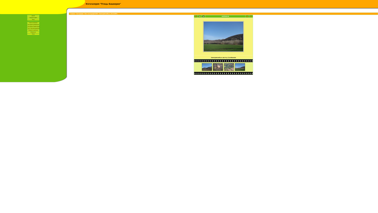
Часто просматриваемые (33, 28)
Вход (33, 19)
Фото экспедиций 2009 (91, 13)
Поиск (33, 34)
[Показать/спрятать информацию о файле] (200, 16)
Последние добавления (33, 24)
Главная (72, 13)
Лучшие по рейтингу (33, 30)
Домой (33, 15)
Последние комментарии (33, 26)
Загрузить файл (33, 17)
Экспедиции (79, 13)
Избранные (33, 32)
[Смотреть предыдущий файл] (247, 16)
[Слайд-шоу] (203, 16)
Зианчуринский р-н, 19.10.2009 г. (108, 13)
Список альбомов (33, 22)
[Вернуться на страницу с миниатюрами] (196, 16)
